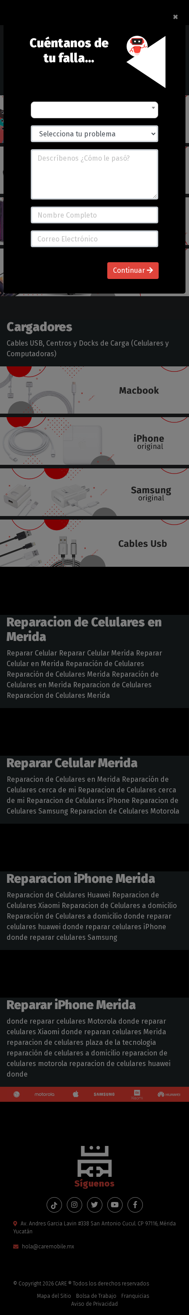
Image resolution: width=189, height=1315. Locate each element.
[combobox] (94, 110)
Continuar (130, 270)
